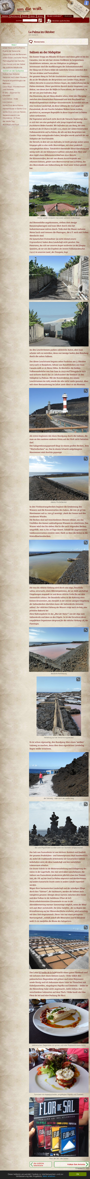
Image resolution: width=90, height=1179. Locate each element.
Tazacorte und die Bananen (14, 54)
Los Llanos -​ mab (10, 99)
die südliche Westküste (12, 67)
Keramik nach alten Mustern (15, 77)
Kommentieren (39, 42)
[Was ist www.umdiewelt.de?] (86, 2)
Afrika (40, 16)
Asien (32, 16)
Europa (24, 16)
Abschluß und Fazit (11, 124)
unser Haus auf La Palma (14, 48)
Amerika (5, 16)
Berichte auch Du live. (61, 21)
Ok (77, 1174)
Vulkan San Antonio (11, 74)
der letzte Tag (9, 121)
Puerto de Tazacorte (11, 51)
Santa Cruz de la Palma (13, 105)
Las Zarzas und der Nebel (14, 64)
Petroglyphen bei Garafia (13, 61)
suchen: (19, 20)
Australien (15, 16)
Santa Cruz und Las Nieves (14, 112)
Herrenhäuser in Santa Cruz (14, 108)
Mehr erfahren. (49, 1176)
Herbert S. (35, 35)
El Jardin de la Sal (47, 972)
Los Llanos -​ (8, 102)
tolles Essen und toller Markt (15, 57)
